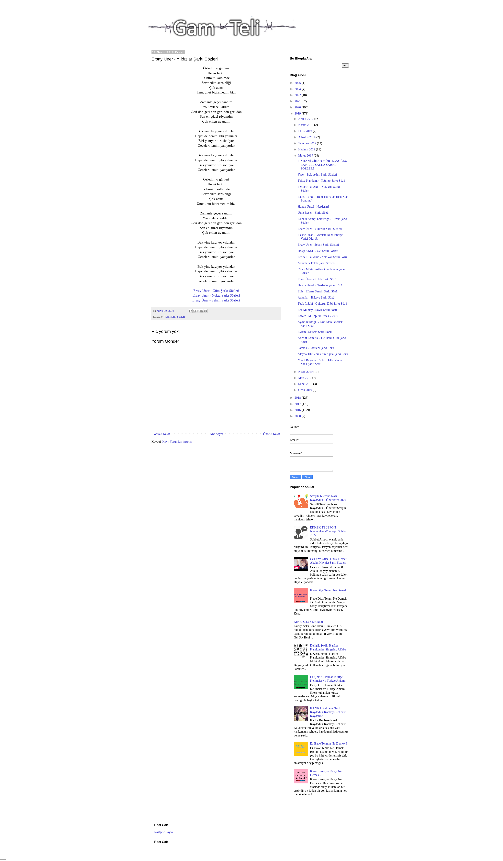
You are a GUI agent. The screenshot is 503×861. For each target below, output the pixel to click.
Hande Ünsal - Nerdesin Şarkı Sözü (320, 285)
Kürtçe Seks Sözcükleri (308, 621)
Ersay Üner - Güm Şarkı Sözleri (216, 291)
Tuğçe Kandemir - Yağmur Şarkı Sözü (321, 180)
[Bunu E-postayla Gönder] (191, 311)
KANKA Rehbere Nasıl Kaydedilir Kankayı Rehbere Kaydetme (328, 712)
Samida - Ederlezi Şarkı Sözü (316, 348)
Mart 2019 (305, 377)
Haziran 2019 (307, 149)
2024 (298, 89)
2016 (298, 410)
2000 (298, 416)
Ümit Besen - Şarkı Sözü (313, 212)
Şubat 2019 (305, 384)
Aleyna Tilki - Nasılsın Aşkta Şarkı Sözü (323, 354)
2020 (298, 107)
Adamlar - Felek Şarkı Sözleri (316, 263)
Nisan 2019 (305, 371)
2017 (298, 404)
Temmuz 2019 (307, 143)
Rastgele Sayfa (163, 832)
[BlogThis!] (194, 311)
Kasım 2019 (306, 124)
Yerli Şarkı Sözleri (174, 316)
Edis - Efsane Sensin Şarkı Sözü (318, 291)
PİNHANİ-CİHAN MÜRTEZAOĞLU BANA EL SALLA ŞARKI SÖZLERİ (322, 164)
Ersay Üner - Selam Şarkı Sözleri (216, 300)
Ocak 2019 (305, 390)
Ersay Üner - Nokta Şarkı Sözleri (216, 295)
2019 (298, 113)
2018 (298, 397)
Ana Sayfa (216, 434)
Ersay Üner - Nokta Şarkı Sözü (317, 279)
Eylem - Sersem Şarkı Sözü (315, 331)
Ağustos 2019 (307, 137)
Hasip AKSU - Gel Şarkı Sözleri (318, 251)
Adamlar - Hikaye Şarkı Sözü (316, 297)
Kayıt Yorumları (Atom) (177, 441)
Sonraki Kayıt (161, 434)
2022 (298, 95)
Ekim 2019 (305, 131)
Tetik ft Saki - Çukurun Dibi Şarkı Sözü (322, 303)
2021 (298, 101)
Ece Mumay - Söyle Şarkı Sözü (317, 309)
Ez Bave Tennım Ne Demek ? (328, 743)
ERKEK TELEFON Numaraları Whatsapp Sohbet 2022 (328, 531)
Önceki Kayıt (271, 434)
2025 (298, 82)
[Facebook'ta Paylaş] (202, 311)
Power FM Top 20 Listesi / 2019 (318, 316)
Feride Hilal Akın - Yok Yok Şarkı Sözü (322, 257)
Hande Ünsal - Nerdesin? (313, 206)
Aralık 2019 (306, 118)
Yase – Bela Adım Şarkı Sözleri (317, 174)
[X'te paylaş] (198, 311)
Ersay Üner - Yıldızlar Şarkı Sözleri (320, 228)
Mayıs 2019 (306, 155)
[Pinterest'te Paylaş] (205, 311)
